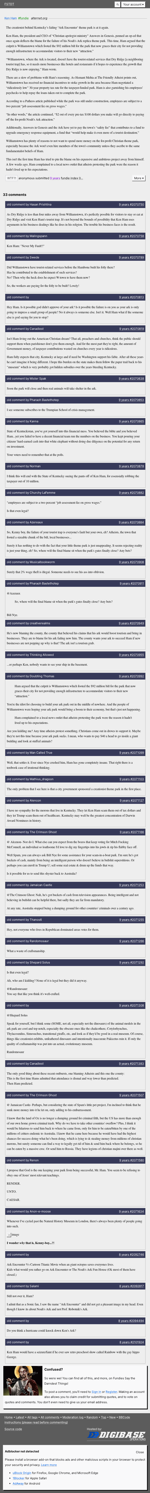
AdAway (18, 1483)
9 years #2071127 (132, 800)
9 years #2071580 (131, 1160)
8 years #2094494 (131, 1321)
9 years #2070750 (131, 204)
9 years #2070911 (132, 583)
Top (103, 1417)
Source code (13, 1429)
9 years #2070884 (131, 522)
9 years (55, 178)
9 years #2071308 (131, 1005)
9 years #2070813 (131, 297)
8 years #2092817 (131, 1286)
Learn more (49, 1465)
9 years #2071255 (131, 919)
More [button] (137, 178)
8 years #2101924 (132, 1342)
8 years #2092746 (131, 1254)
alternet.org (39, 18)
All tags (32, 1417)
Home (8, 1417)
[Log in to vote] (11, 178)
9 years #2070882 (131, 492)
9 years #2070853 (131, 400)
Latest (20, 1417)
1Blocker (19, 1478)
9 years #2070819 (131, 329)
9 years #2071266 (131, 941)
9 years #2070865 (131, 421)
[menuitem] (133, 5)
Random (92, 1417)
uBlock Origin (22, 1473)
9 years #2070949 (131, 623)
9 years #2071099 (131, 752)
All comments (50, 1417)
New (112, 1417)
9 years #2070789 (131, 257)
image (15, 1234)
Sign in (96, 1392)
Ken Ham (10, 18)
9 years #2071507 (131, 1095)
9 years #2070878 (131, 466)
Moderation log (72, 1417)
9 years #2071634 (131, 1211)
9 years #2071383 (131, 1063)
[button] (118, 5)
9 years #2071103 (132, 779)
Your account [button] (132, 4)
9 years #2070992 (131, 676)
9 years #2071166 (132, 832)
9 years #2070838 (131, 378)
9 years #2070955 (131, 655)
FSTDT (9, 4)
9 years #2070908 (131, 562)
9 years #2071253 (131, 885)
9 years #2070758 (131, 236)
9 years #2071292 (131, 962)
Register (111, 1392)
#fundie (23, 18)
